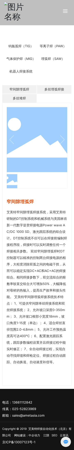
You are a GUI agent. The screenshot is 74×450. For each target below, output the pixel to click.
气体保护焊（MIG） (21, 59)
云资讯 (64, 435)
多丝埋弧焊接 (54, 89)
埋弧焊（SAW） (53, 59)
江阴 (46, 435)
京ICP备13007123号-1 (18, 442)
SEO (54, 435)
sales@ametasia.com (28, 415)
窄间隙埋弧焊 (19, 89)
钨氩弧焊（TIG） (21, 46)
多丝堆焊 (19, 98)
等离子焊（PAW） (53, 46)
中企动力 (34, 435)
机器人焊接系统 (20, 71)
